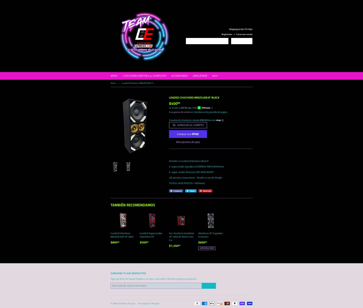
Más (214, 76)
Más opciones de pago (188, 141)
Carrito (244, 40)
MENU (114, 75)
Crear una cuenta (244, 34)
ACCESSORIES (179, 75)
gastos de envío (182, 112)
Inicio (113, 83)
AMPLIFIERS (200, 75)
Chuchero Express (126, 303)
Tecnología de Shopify (148, 303)
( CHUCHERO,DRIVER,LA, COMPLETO (144, 75)
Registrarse (227, 34)
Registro (208, 286)
